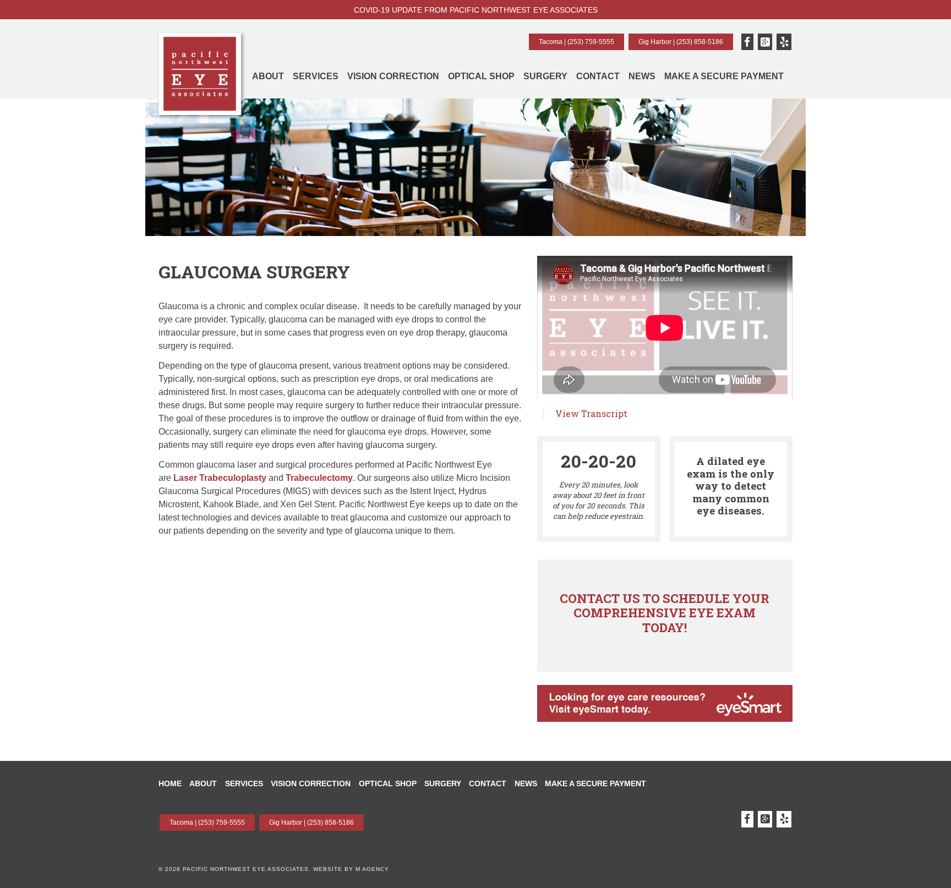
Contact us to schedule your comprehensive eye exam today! (664, 612)
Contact (598, 76)
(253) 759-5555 (590, 42)
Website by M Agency (351, 869)
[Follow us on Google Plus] (765, 42)
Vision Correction (393, 76)
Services (315, 76)
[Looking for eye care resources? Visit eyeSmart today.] (664, 731)
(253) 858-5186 (699, 42)
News (641, 76)
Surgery (545, 76)
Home (170, 783)
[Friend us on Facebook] (747, 42)
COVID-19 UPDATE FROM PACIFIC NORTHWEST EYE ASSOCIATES (476, 10)
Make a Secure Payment (724, 76)
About (268, 76)
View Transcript (591, 413)
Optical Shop (481, 76)
